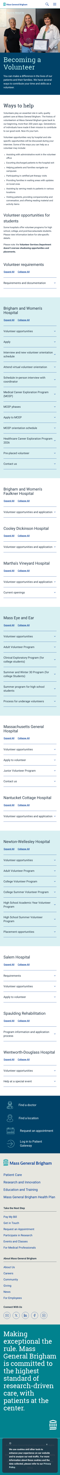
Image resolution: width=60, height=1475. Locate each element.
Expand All (9, 271)
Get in (11, 1223)
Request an (18, 1229)
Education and (20, 1190)
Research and (21, 1182)
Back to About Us (15, 12)
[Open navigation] (55, 4)
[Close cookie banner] (47, 1445)
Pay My (10, 1216)
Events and (15, 1241)
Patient (12, 1175)
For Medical (19, 1247)
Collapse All (24, 271)
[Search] (47, 4)
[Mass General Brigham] (15, 4)
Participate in (17, 1235)
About (9, 1267)
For (12, 1298)
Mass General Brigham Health (29, 1197)
